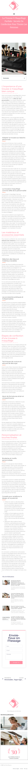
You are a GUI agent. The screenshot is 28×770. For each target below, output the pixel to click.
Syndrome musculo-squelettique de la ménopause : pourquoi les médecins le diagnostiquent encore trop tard (18, 583)
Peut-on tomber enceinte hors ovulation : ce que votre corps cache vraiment (18, 607)
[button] (14, 14)
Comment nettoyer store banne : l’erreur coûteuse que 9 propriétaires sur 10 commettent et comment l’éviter (17, 596)
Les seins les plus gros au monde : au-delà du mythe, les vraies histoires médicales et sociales (18, 618)
